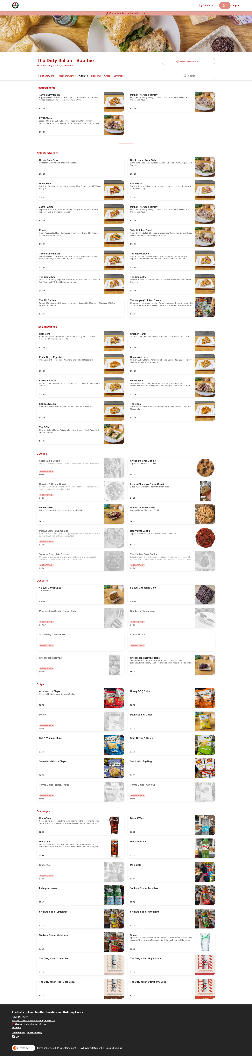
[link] (47, 76)
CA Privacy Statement (91, 1048)
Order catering (34, 1032)
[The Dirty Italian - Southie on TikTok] (17, 1037)
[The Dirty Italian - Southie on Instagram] (13, 1037)
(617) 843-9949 (20, 1017)
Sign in (236, 5)
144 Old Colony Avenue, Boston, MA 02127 (33, 1020)
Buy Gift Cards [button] (206, 5)
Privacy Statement (66, 1048)
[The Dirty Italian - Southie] (15, 5)
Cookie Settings (113, 1048)
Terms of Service (45, 1048)
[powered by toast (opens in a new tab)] (23, 1048)
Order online (18, 1032)
